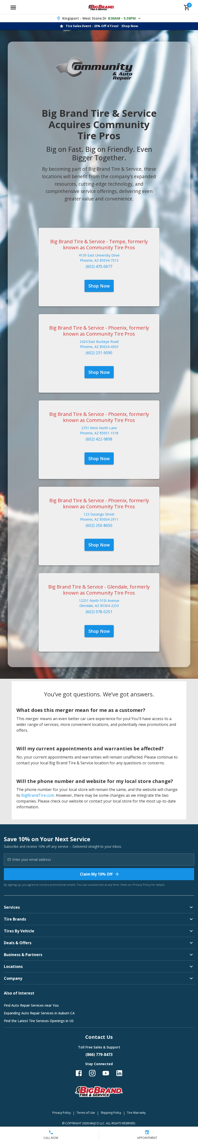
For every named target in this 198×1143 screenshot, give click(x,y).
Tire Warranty (136, 1113)
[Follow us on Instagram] (92, 1073)
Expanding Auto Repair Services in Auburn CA (39, 1013)
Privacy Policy (142, 884)
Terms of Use (86, 1113)
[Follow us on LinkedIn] (119, 1073)
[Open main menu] (13, 7)
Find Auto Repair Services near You (31, 1005)
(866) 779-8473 (99, 1054)
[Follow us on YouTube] (106, 1073)
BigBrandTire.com (37, 795)
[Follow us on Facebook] (79, 1073)
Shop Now (99, 286)
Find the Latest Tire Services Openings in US (39, 1020)
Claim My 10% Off (96, 874)
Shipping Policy (111, 1113)
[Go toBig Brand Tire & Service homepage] (101, 7)
